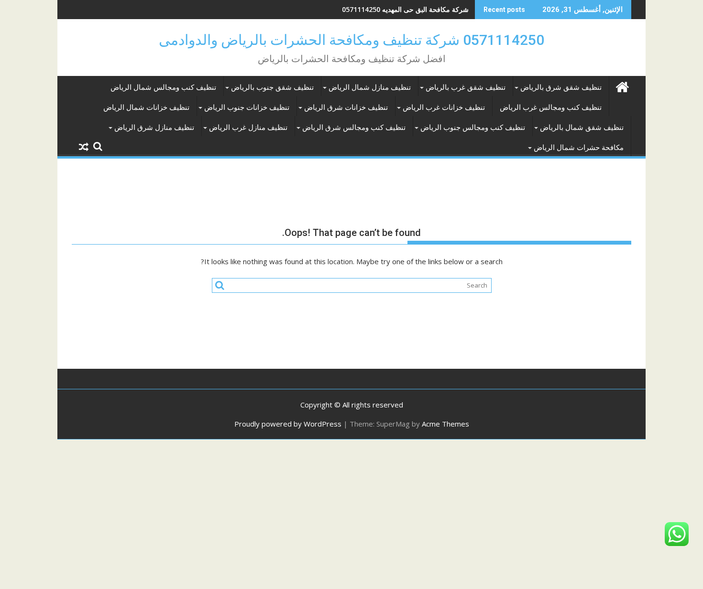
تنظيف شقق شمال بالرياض (582, 127)
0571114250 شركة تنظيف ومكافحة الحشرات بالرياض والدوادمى (351, 40)
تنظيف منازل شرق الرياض (154, 127)
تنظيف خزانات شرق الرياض (346, 107)
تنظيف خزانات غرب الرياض (444, 107)
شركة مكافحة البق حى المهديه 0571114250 (405, 9)
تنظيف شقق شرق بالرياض (561, 87)
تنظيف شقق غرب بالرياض (465, 87)
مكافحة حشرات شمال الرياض (579, 147)
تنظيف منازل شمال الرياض (370, 87)
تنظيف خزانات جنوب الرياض (246, 107)
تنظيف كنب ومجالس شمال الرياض (163, 87)
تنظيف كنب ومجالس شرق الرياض (354, 127)
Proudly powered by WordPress (287, 423)
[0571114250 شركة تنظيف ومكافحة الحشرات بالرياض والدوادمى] (622, 86)
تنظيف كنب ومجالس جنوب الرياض (472, 127)
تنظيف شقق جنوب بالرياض (272, 87)
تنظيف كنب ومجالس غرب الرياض (551, 107)
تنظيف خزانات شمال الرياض (146, 107)
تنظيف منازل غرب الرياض (248, 127)
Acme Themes (445, 423)
